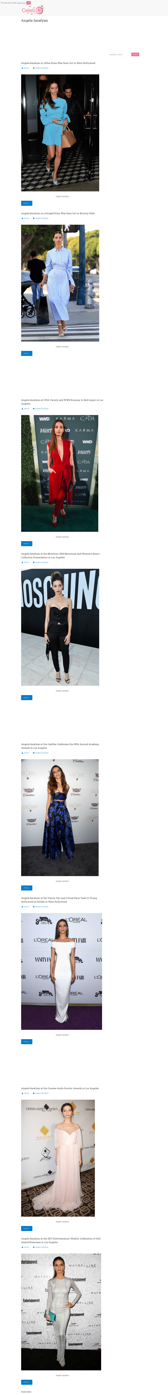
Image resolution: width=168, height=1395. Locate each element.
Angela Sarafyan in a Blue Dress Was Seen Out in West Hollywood (58, 63)
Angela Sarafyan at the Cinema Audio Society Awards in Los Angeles (60, 1088)
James (26, 68)
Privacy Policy (26, 1391)
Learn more (21, 3)
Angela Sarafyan (41, 68)
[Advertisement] (62, 43)
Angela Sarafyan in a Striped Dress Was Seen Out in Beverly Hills (58, 213)
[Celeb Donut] (32, 6)
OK (28, 3)
